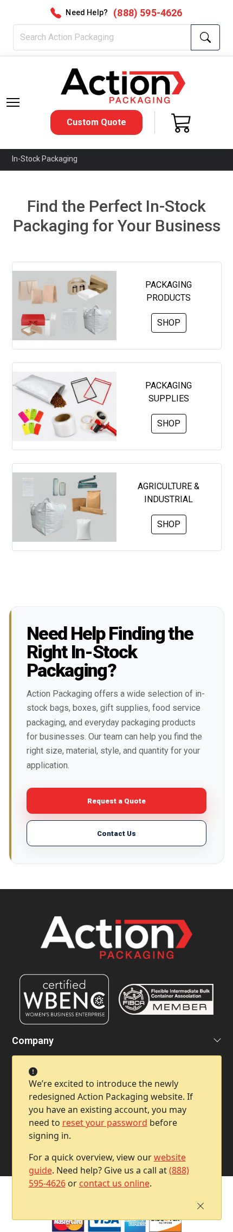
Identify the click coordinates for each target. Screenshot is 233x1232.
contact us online (114, 1183)
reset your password (104, 1123)
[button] (13, 102)
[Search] (205, 37)
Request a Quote (116, 801)
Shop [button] (168, 322)
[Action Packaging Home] (117, 945)
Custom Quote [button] (96, 122)
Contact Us (116, 833)
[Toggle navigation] (13, 102)
